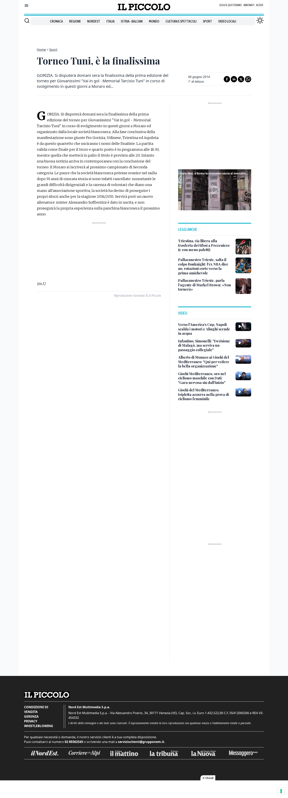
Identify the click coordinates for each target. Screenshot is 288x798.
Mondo (154, 21)
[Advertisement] (144, 34)
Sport (207, 21)
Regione (75, 21)
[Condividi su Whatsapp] (248, 79)
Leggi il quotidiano (230, 5)
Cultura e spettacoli (181, 21)
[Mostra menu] (26, 5)
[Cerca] (27, 21)
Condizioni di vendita (36, 709)
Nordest (93, 21)
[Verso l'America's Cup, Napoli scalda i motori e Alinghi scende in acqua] (243, 326)
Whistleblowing (38, 726)
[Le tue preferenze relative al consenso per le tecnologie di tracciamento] (281, 791)
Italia (110, 21)
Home (41, 49)
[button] (214, 189)
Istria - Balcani (132, 21)
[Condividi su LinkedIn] (234, 79)
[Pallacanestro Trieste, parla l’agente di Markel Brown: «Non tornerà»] (243, 286)
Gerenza (31, 716)
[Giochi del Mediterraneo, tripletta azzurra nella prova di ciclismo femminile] (243, 392)
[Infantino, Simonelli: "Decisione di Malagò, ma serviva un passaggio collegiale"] (243, 343)
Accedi (259, 5)
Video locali (227, 21)
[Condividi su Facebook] (227, 79)
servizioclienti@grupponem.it (141, 742)
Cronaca (56, 21)
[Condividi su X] (241, 79)
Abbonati (249, 5)
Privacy (30, 721)
